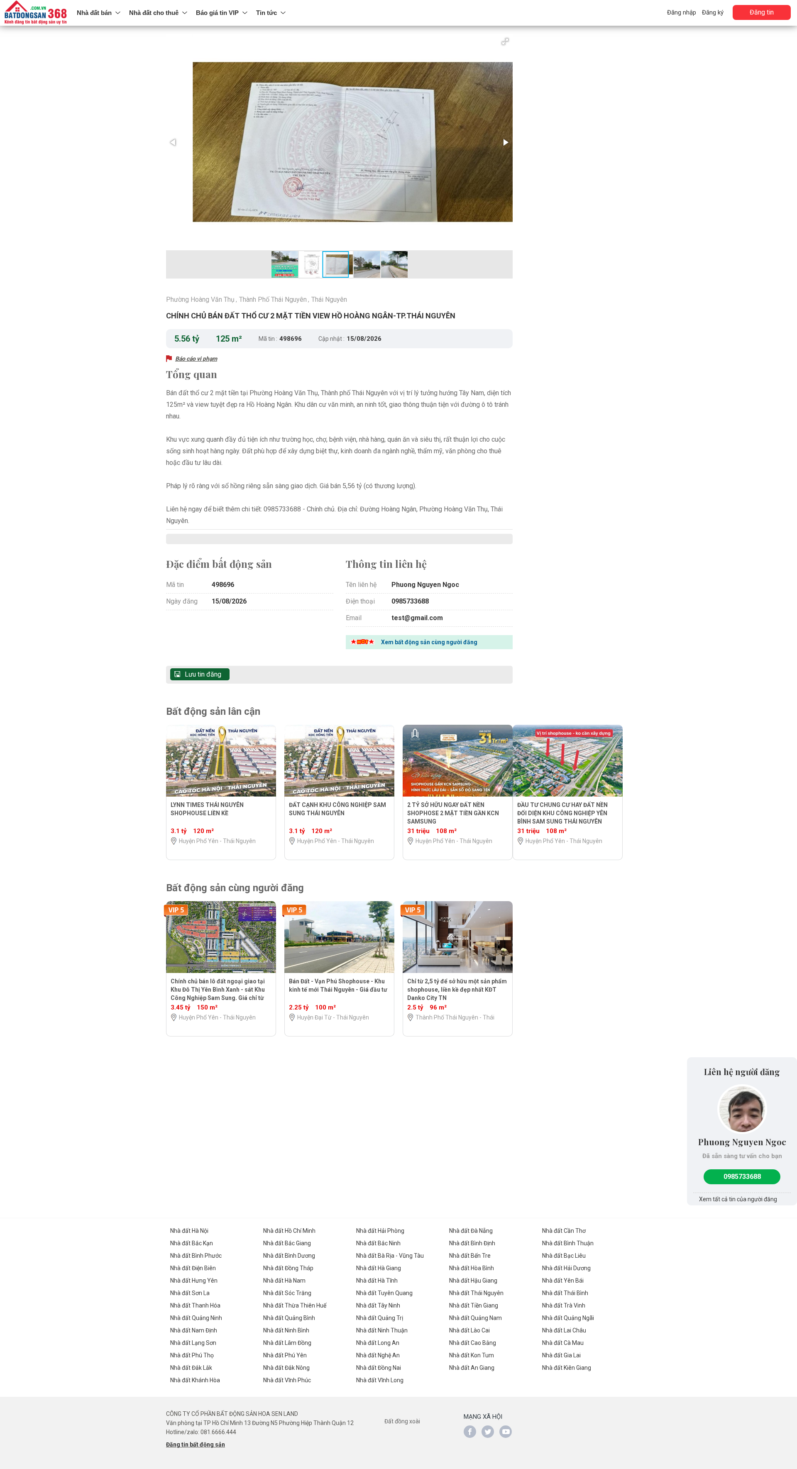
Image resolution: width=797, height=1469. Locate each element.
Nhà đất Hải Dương (566, 1268)
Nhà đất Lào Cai (469, 1330)
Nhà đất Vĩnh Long (379, 1380)
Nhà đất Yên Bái (563, 1280)
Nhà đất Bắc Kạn (191, 1243)
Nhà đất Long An (377, 1342)
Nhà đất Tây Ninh (378, 1305)
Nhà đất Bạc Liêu (564, 1255)
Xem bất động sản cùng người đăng (429, 642)
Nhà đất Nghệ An (378, 1355)
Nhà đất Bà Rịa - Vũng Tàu (390, 1255)
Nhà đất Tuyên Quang (384, 1293)
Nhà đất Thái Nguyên (476, 1293)
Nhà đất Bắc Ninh (378, 1243)
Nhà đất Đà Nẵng (471, 1230)
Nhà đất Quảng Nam (475, 1318)
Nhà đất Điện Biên (193, 1268)
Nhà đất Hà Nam (284, 1280)
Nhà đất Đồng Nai (378, 1367)
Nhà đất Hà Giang (378, 1268)
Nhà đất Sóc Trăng (287, 1293)
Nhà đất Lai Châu (564, 1330)
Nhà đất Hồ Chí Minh (289, 1230)
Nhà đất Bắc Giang (287, 1243)
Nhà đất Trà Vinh (563, 1305)
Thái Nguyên (329, 299)
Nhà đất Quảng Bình (289, 1318)
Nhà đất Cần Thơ (564, 1230)
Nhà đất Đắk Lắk (191, 1367)
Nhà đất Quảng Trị (379, 1318)
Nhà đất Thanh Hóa (195, 1305)
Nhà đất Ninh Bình (286, 1330)
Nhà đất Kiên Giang (566, 1367)
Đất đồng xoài (402, 1421)
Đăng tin (762, 12)
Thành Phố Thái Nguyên (273, 299)
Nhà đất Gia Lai (561, 1355)
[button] (505, 41)
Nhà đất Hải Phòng (380, 1230)
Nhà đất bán (94, 12)
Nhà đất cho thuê (153, 12)
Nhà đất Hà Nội (189, 1230)
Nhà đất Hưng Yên (194, 1280)
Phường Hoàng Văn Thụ (200, 299)
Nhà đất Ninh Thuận (382, 1330)
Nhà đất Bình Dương (289, 1255)
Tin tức (266, 12)
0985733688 (742, 1177)
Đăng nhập (681, 12)
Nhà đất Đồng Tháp (288, 1268)
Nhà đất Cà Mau (563, 1342)
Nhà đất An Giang (471, 1367)
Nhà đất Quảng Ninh (196, 1318)
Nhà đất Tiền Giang (473, 1305)
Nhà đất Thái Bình (565, 1293)
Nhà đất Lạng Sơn (193, 1342)
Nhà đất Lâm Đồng (287, 1342)
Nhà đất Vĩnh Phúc (287, 1380)
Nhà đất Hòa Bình (471, 1268)
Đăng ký (713, 12)
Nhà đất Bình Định (472, 1243)
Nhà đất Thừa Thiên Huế (294, 1305)
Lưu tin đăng (203, 674)
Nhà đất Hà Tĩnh (377, 1280)
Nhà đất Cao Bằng (472, 1342)
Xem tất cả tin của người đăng (738, 1199)
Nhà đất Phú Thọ (192, 1355)
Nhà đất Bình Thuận (568, 1243)
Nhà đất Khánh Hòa (195, 1380)
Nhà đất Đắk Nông (286, 1367)
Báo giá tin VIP (217, 12)
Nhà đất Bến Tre (470, 1255)
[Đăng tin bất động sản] (36, 13)
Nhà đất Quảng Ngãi (568, 1318)
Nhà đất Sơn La (190, 1293)
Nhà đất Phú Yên (285, 1355)
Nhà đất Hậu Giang (473, 1280)
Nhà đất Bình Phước (196, 1255)
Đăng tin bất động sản (195, 1444)
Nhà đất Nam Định (193, 1330)
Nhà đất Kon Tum (471, 1355)
